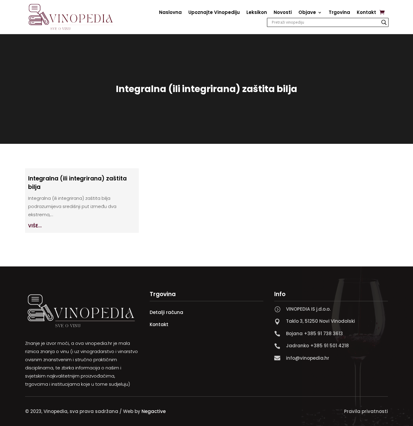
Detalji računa (166, 312)
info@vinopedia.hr (307, 358)
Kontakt (366, 12)
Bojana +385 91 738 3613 (314, 333)
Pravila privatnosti (366, 411)
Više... (35, 226)
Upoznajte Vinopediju (214, 12)
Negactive (153, 411)
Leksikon (256, 12)
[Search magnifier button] (384, 22)
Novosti (283, 12)
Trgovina (339, 12)
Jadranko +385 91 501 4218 (317, 345)
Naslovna (170, 12)
